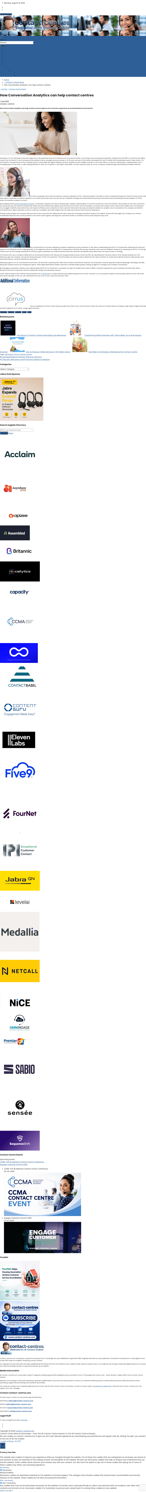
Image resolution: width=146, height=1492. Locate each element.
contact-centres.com (24, 1431)
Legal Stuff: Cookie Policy (26, 75)
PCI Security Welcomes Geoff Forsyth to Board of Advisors (25, 359)
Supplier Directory (11, 52)
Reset (11, 433)
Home (6, 50)
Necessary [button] (4, 1467)
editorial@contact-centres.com (20, 1401)
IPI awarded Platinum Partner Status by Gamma (21, 357)
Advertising (9, 60)
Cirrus (16, 354)
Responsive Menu (6, 14)
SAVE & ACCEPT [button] (6, 1491)
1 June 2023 (4, 101)
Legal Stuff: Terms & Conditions (25, 70)
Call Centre (8, 354)
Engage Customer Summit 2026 (14, 1164)
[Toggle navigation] (1, 37)
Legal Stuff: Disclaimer (25, 73)
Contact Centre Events (14, 57)
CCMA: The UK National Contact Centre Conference (22, 1162)
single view (46, 274)
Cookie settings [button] (7, 1441)
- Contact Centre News (17, 89)
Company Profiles (11, 55)
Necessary (7, 1470)
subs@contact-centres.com (21, 1411)
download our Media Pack (102, 1386)
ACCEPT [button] (18, 1441)
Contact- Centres (7, 104)
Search (3, 40)
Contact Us (9, 65)
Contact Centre (25, 354)
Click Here (24, 1420)
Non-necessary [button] (6, 1480)
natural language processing (24, 204)
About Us (11, 68)
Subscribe (8, 62)
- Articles (3, 89)
